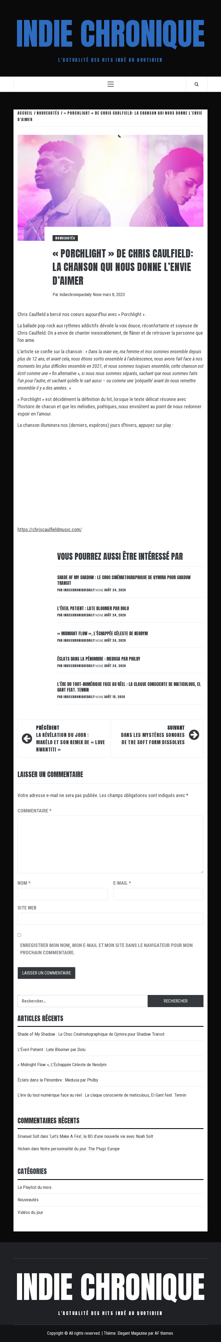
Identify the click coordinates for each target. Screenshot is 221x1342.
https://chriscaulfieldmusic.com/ (50, 529)
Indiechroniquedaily (76, 294)
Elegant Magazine (132, 1333)
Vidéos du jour (30, 1212)
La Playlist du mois (34, 1187)
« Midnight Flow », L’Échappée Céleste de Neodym (102, 633)
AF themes (164, 1333)
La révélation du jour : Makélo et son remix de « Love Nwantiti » (70, 738)
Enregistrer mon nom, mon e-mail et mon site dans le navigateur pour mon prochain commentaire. (106, 948)
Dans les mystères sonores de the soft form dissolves (153, 735)
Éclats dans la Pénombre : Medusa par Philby (98, 658)
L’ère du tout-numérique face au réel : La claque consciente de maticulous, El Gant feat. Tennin (129, 687)
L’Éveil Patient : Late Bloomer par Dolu (93, 608)
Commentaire (34, 811)
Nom (24, 883)
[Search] (197, 84)
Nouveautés (65, 238)
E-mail (122, 883)
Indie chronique (110, 33)
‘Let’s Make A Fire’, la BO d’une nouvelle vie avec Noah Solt (101, 1136)
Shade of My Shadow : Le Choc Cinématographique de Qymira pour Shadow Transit (124, 580)
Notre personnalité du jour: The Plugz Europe (80, 1148)
